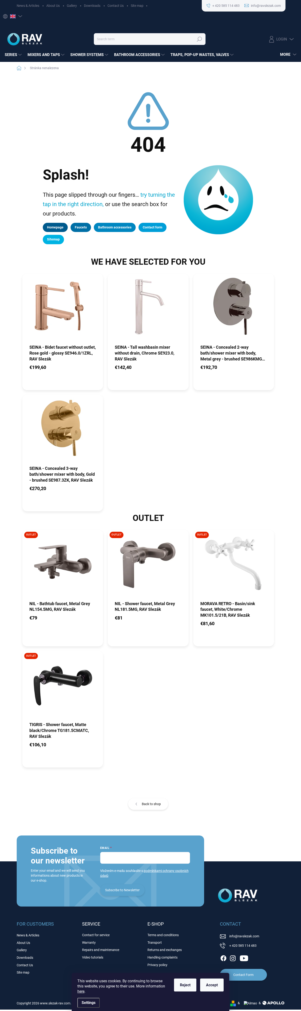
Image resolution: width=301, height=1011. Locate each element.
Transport (154, 942)
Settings (88, 1002)
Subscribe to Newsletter (122, 890)
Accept (212, 985)
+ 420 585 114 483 (243, 945)
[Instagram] (232, 957)
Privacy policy (157, 965)
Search (199, 39)
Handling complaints (162, 957)
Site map (137, 6)
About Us (53, 6)
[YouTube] (244, 957)
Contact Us (115, 6)
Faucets (81, 227)
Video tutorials (92, 957)
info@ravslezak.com (244, 936)
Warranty (89, 942)
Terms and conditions (163, 935)
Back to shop (151, 804)
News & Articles (28, 6)
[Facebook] (223, 957)
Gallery (72, 6)
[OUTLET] (62, 565)
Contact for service (96, 935)
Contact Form (243, 975)
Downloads (92, 6)
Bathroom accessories (114, 227)
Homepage (55, 227)
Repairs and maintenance (100, 950)
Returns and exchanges (164, 950)
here (80, 991)
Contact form (152, 227)
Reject (185, 985)
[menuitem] (14, 55)
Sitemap (53, 239)
